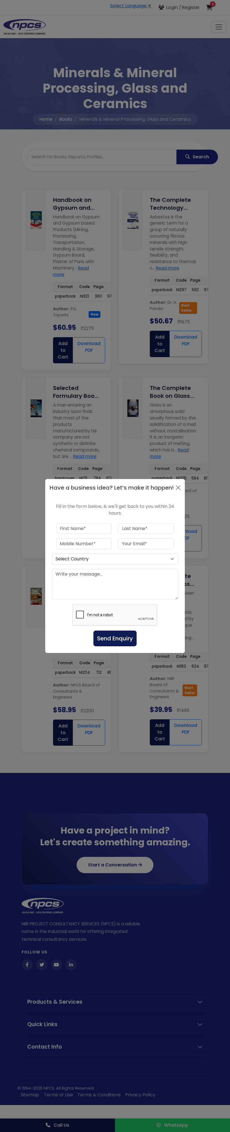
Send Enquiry (115, 638)
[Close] (178, 487)
